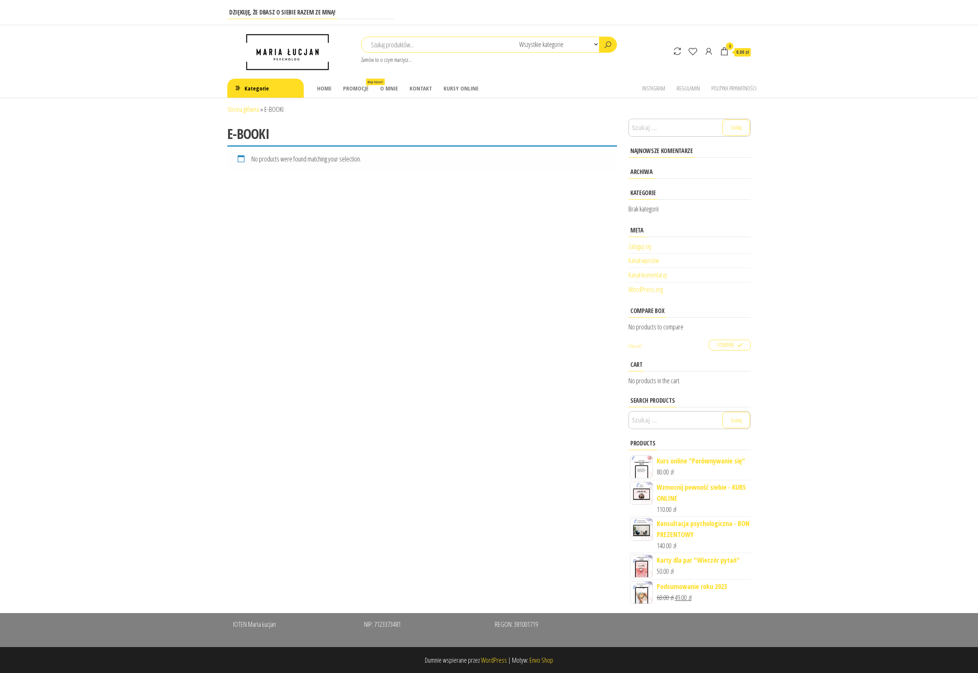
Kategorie (256, 88)
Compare (726, 345)
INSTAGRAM (653, 88)
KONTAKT (421, 88)
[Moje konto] (709, 51)
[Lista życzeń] (693, 51)
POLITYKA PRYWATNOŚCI (733, 88)
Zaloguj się (639, 246)
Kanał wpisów (643, 260)
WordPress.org (645, 289)
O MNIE (389, 88)
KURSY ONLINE (461, 88)
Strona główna (243, 109)
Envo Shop (541, 660)
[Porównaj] (677, 51)
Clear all (634, 346)
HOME (324, 88)
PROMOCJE (358, 85)
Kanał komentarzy (647, 274)
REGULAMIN (688, 88)
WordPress (494, 660)
